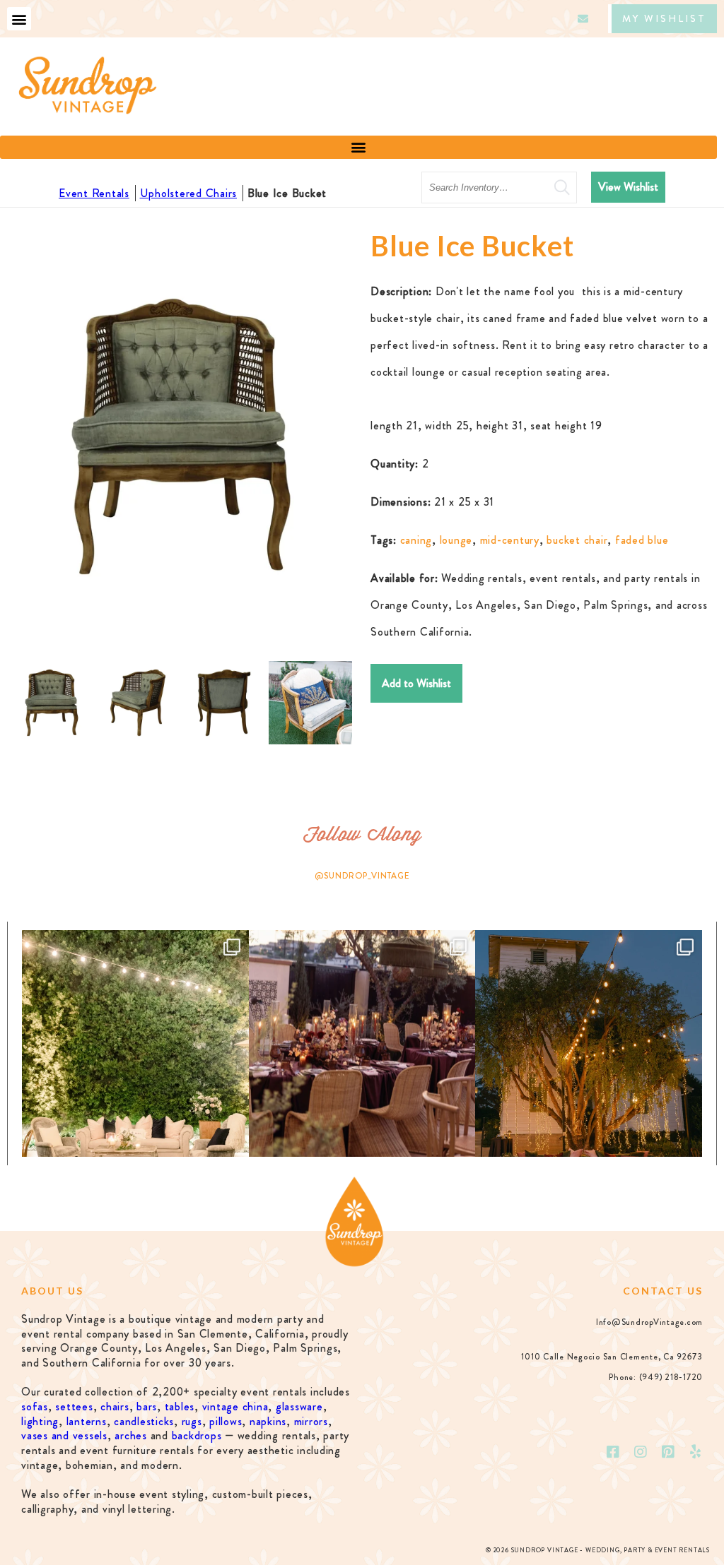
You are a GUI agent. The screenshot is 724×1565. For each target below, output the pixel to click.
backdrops (197, 1435)
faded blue (642, 540)
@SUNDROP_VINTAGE (362, 875)
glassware (299, 1406)
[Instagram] (641, 1452)
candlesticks (144, 1421)
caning (416, 540)
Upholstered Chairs (189, 193)
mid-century (509, 540)
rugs (192, 1421)
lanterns (86, 1421)
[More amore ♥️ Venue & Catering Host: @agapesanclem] (362, 1043)
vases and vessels (64, 1435)
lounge (456, 540)
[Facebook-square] (614, 1452)
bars (146, 1406)
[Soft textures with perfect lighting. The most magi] (135, 1043)
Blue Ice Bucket (287, 193)
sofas (34, 1406)
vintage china (235, 1406)
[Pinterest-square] (668, 1452)
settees (74, 1406)
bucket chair (577, 540)
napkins (268, 1421)
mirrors (311, 1421)
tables (180, 1406)
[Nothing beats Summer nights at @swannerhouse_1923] (588, 1043)
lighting (40, 1421)
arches (131, 1435)
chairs (114, 1406)
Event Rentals (94, 193)
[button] (19, 18)
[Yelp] (696, 1452)
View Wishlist (628, 187)
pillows (225, 1421)
